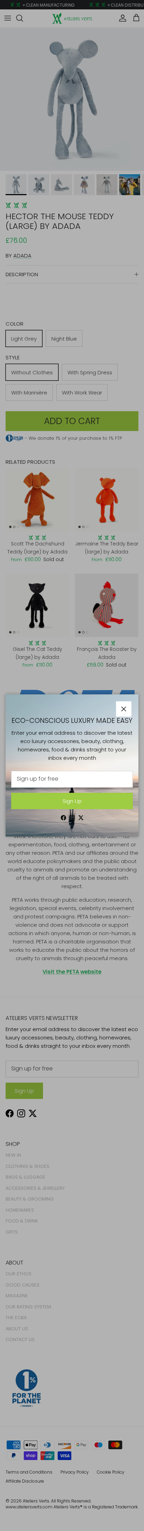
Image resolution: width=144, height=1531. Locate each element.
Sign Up (72, 801)
